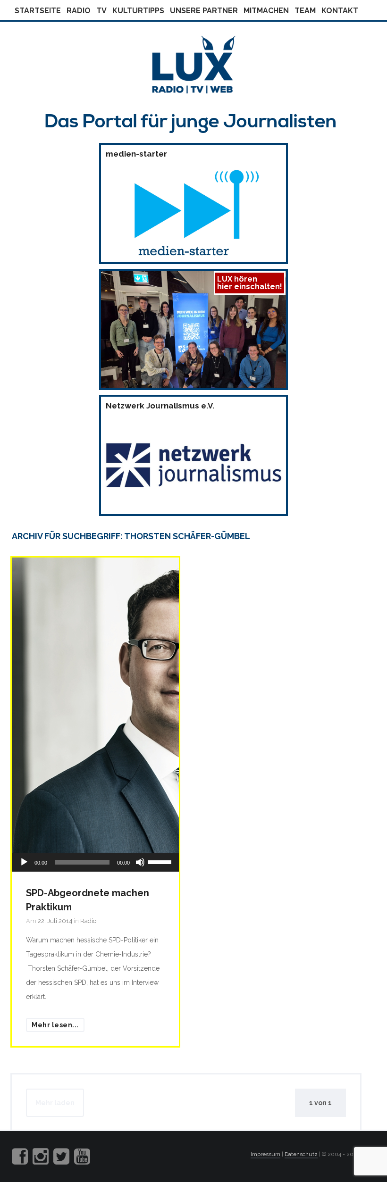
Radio (79, 10)
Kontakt (339, 10)
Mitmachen (266, 10)
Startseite (38, 10)
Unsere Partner (204, 10)
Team (305, 10)
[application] (95, 862)
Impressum (265, 1154)
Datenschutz (301, 1154)
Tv (101, 10)
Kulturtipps (138, 10)
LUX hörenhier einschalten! (249, 283)
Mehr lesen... (55, 1025)
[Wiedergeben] (24, 862)
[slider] (161, 861)
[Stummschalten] (140, 862)
